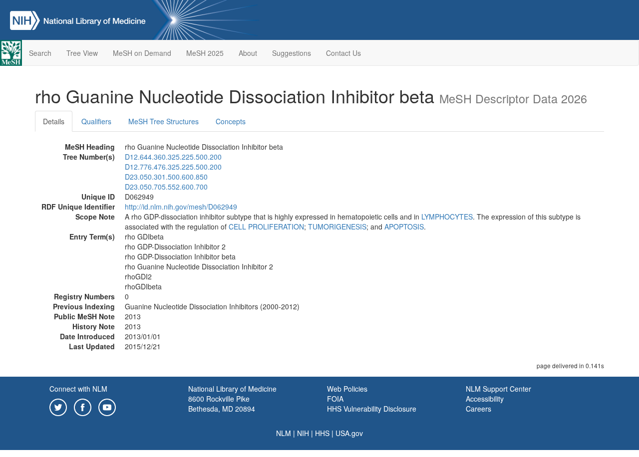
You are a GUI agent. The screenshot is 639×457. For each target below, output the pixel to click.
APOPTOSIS (404, 226)
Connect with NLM (78, 389)
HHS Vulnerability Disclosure (371, 409)
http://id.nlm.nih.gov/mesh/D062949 (181, 207)
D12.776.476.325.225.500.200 (173, 167)
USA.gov (349, 433)
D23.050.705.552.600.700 (166, 187)
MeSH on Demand (142, 53)
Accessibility (485, 399)
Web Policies (347, 389)
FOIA (335, 399)
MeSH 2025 (205, 53)
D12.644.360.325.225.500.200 (173, 157)
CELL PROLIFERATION (266, 226)
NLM (283, 433)
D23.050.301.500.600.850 (166, 177)
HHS (322, 433)
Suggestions (291, 53)
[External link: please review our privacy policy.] (58, 406)
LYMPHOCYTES (447, 217)
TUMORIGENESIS (337, 226)
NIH (303, 433)
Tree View (82, 53)
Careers (478, 409)
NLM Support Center (498, 389)
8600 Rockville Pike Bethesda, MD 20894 (221, 404)
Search (40, 53)
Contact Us (343, 53)
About (248, 53)
